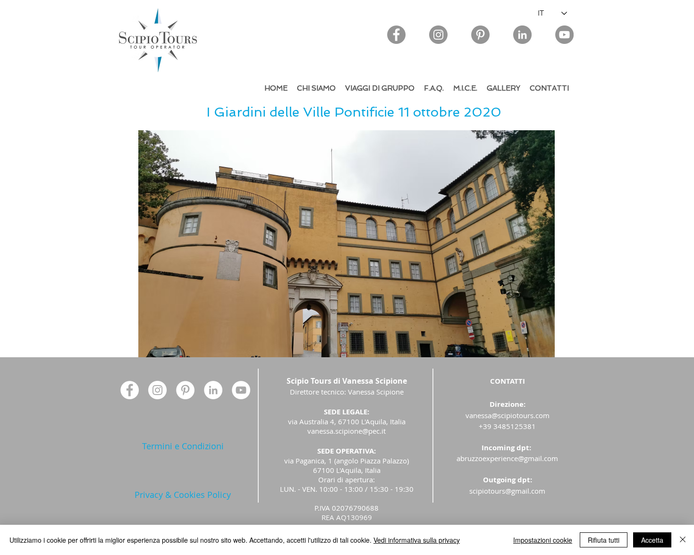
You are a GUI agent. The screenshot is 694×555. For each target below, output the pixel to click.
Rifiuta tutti (603, 540)
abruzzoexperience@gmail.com (507, 458)
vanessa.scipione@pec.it (346, 431)
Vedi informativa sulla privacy (416, 540)
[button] (346, 243)
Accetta (652, 540)
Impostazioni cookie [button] (542, 540)
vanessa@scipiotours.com (507, 415)
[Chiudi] (682, 539)
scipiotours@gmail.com (507, 491)
